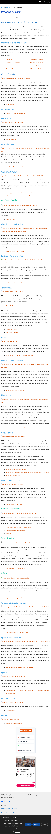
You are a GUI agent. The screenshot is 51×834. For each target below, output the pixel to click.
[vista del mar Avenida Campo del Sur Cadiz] (15, 78)
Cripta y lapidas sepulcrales (14, 598)
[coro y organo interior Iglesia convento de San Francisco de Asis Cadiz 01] (25, 607)
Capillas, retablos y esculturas (15, 530)
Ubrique (8, 66)
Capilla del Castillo (11, 219)
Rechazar (36, 824)
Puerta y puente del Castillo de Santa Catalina (20, 193)
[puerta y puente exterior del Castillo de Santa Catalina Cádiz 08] (22, 176)
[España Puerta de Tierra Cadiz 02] (12, 122)
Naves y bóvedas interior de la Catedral (18, 527)
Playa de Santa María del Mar (15, 251)
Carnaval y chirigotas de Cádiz (15, 113)
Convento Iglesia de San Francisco (17, 632)
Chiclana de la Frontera (37, 69)
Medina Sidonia (10, 69)
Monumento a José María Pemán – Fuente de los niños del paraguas (28, 472)
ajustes (17, 832)
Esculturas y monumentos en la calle (17, 428)
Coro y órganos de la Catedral (15, 568)
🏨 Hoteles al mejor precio (24, 737)
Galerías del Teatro (12, 332)
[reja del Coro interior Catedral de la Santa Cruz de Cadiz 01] (20, 543)
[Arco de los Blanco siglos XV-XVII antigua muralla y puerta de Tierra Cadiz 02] (25, 151)
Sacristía (8, 533)
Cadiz (8, 7)
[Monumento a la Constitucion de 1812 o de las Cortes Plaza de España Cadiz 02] (25, 367)
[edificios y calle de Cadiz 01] (10, 341)
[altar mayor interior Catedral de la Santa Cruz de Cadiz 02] (20, 513)
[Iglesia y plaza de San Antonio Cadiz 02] (14, 676)
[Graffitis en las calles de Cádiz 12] (12, 702)
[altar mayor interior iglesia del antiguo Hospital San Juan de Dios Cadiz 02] (25, 641)
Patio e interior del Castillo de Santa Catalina (20, 196)
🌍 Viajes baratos (22, 745)
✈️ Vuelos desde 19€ (22, 741)
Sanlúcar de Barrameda (13, 62)
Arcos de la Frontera (36, 66)
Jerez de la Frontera (36, 59)
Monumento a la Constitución (15, 390)
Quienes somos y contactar (9, 808)
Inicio (3, 7)
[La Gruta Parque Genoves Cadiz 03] (13, 436)
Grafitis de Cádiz (11, 710)
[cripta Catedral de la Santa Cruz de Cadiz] (15, 578)
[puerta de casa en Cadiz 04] (10, 719)
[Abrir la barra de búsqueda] (40, 2)
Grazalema (9, 59)
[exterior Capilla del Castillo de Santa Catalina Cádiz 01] (19, 205)
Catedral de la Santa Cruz (14, 504)
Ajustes (44, 824)
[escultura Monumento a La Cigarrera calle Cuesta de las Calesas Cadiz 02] (25, 402)
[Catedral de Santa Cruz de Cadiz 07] (13, 484)
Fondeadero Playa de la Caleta (15, 283)
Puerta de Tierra (11, 139)
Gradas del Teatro (11, 329)
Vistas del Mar (10, 104)
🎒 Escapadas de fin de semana (25, 750)
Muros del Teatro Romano (14, 306)
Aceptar (28, 824)
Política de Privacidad (7, 812)
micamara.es (4, 2)
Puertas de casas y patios (14, 723)
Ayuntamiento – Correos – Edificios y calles (19, 355)
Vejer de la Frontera (36, 62)
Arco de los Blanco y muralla (15, 167)
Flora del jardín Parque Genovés (16, 469)
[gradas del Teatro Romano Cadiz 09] (13, 291)
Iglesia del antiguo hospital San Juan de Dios (20, 667)
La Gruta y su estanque (13, 475)
